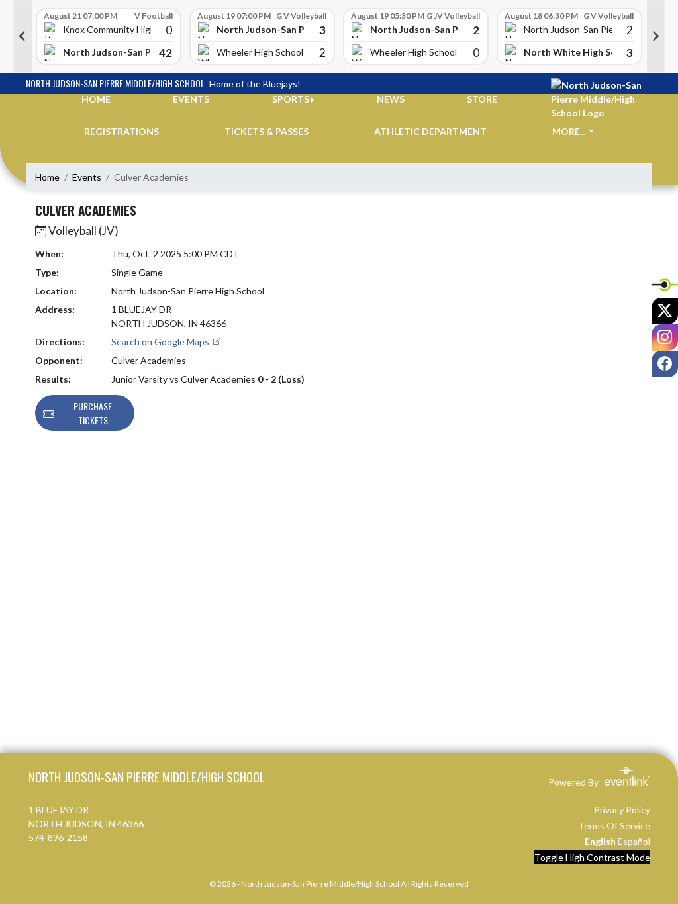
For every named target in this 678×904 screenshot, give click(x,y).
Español (634, 841)
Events (86, 177)
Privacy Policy (622, 809)
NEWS (391, 99)
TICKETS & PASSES (266, 131)
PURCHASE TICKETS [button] (92, 413)
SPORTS (290, 99)
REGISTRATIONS (121, 131)
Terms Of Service (614, 825)
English (600, 841)
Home (47, 177)
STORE (482, 99)
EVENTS (191, 99)
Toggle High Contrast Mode (592, 857)
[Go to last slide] (22, 36)
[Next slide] (656, 36)
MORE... (569, 131)
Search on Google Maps (161, 341)
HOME (96, 99)
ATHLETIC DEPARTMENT (430, 131)
